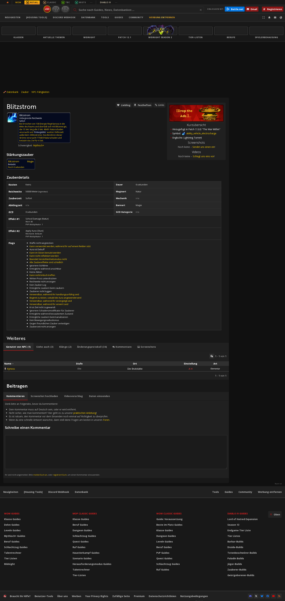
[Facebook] (267, 596)
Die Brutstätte (134, 368)
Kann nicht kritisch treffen (42, 275)
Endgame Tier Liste (239, 530)
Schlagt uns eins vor (203, 156)
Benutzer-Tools (44, 596)
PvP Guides (162, 552)
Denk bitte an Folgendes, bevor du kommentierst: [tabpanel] (57, 439)
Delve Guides (11, 524)
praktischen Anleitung (84, 412)
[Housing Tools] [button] (36, 17)
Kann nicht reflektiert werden (44, 255)
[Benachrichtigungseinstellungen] (269, 17)
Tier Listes (233, 536)
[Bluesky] (261, 596)
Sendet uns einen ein (203, 146)
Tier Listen (10, 558)
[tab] (18, 347)
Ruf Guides (79, 547)
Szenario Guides (82, 558)
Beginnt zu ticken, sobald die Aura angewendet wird (55, 297)
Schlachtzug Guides (16, 547)
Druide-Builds (235, 547)
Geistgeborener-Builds (240, 575)
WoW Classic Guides (169, 513)
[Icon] (12, 118)
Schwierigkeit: (25, 145)
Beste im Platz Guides (169, 524)
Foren (106, 419)
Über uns (62, 596)
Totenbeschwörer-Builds (242, 552)
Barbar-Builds (235, 541)
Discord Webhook (64, 17)
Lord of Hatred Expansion (242, 519)
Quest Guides (81, 541)
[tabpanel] (116, 365)
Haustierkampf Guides (86, 552)
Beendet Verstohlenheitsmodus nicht (48, 259)
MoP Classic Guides (85, 513)
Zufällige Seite (121, 596)
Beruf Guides (11, 541)
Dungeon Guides (82, 530)
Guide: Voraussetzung (169, 519)
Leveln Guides (12, 530)
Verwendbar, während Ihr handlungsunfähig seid (54, 294)
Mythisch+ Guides (14, 536)
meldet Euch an (40, 475)
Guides (119, 17)
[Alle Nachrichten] (7, 2)
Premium (139, 596)
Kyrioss (11, 368)
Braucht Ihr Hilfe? (20, 596)
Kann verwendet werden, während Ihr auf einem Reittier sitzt (60, 246)
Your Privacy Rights (96, 596)
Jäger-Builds (234, 564)
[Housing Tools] (33, 491)
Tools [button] (105, 17)
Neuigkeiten (12, 17)
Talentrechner (12, 552)
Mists (82, 2)
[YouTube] (273, 596)
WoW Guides (11, 513)
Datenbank (88, 17)
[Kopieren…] (211, 356)
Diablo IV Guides (237, 513)
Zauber (25, 92)
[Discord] (250, 596)
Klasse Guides (12, 519)
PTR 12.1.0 (56, 9)
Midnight (9, 564)
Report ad (278, 484)
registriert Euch (60, 475)
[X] (256, 596)
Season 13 (233, 524)
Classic (51, 2)
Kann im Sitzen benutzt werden (45, 252)
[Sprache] (280, 17)
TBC (67, 2)
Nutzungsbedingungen (194, 596)
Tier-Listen (79, 575)
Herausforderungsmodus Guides (92, 564)
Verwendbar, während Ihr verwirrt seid (49, 304)
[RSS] (279, 596)
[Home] (22, 9)
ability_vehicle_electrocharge (201, 133)
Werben (76, 596)
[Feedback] (275, 17)
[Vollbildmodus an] (263, 17)
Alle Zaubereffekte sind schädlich (46, 262)
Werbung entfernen (162, 17)
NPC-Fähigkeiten (40, 92)
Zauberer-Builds (236, 569)
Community (136, 17)
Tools (215, 491)
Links (161, 105)
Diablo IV (108, 2)
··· (91, 2)
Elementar (215, 368)
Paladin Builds (235, 558)
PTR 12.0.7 (65, 9)
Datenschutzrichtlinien (162, 596)
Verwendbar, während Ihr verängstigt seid (51, 300)
